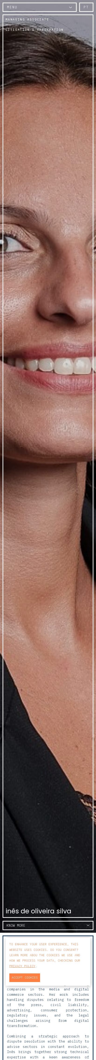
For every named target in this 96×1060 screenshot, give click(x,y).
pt (86, 7)
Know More (16, 925)
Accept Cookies (25, 977)
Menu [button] (12, 7)
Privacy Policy (22, 966)
